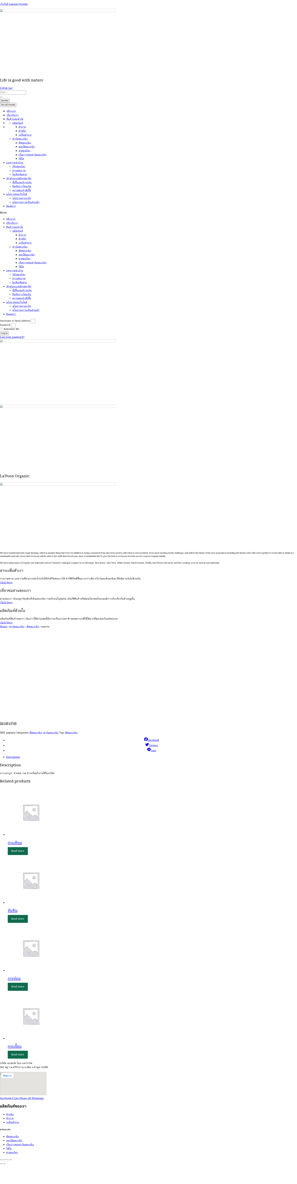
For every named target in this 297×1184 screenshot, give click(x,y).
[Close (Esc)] (1, 1159)
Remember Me (11, 329)
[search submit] (1, 97)
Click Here (6, 583)
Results (4, 100)
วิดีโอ (21, 159)
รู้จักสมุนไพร (18, 167)
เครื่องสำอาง (25, 135)
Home (3, 627)
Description (13, 757)
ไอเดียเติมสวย (19, 175)
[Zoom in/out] (10, 1159)
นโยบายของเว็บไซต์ (16, 194)
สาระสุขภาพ (19, 171)
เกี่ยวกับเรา (12, 115)
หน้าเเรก (11, 111)
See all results (8, 105)
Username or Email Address (15, 321)
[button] (148, 213)
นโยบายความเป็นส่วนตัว (25, 202)
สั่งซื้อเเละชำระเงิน (22, 183)
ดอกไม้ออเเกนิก (27, 147)
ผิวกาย (22, 127)
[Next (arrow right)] (4, 1163)
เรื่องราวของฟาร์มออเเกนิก (33, 155)
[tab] (151, 757)
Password (5, 325)
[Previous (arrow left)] (1, 1163)
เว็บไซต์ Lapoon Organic (14, 4)
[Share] (4, 1159)
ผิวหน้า (22, 131)
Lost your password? (12, 337)
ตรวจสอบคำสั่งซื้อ (21, 191)
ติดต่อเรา (11, 206)
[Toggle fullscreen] (7, 1159)
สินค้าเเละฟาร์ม (14, 119)
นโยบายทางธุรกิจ (21, 198)
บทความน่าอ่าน (14, 163)
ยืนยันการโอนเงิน (21, 187)
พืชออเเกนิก (25, 143)
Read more (17, 851)
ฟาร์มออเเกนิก (20, 139)
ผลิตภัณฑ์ (17, 123)
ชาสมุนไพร (24, 151)
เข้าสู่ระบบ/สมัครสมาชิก (18, 179)
